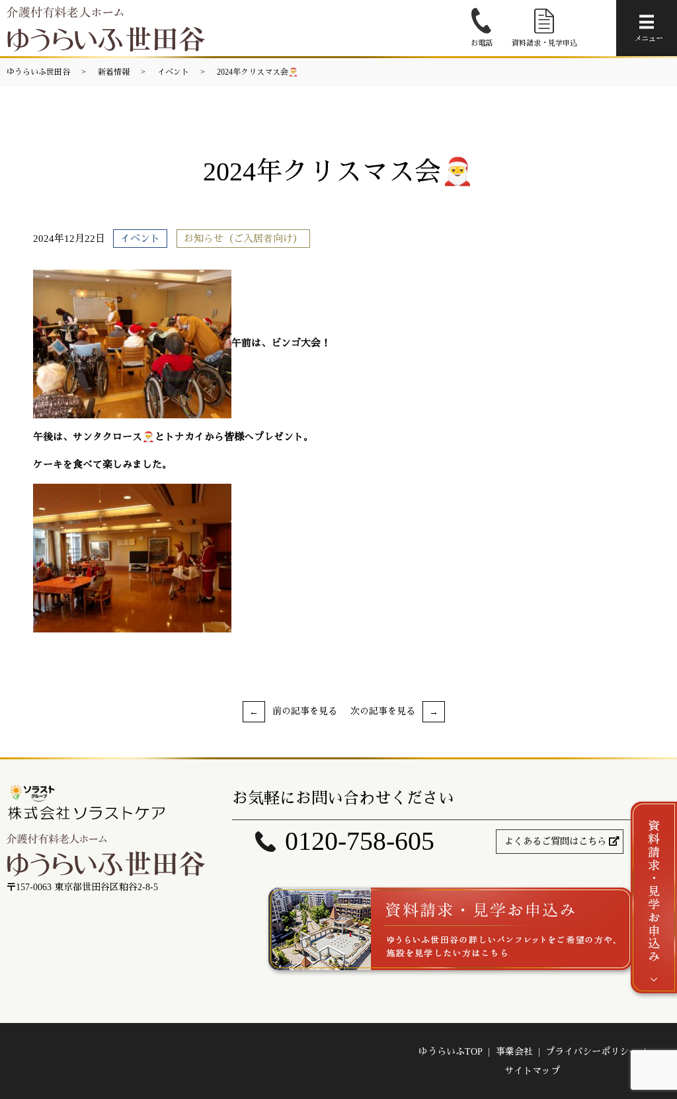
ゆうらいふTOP (450, 1052)
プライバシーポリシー (591, 1052)
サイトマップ (532, 1071)
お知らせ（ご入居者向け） (243, 238)
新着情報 (114, 72)
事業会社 (514, 1052)
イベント (173, 72)
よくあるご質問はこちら (555, 842)
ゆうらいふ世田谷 (38, 72)
